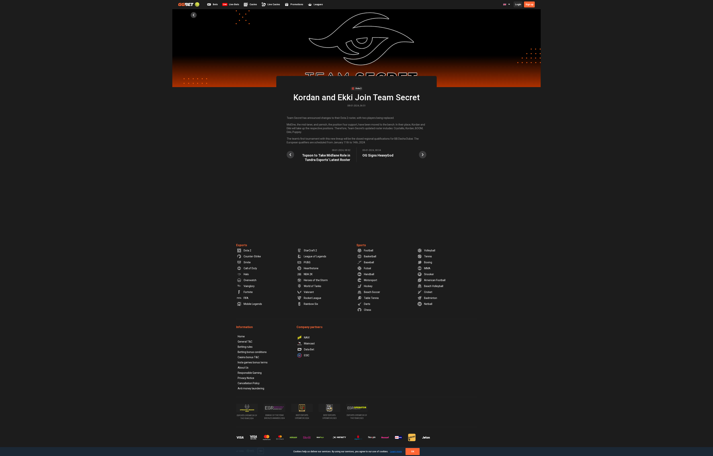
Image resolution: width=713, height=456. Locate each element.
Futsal (367, 268)
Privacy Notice (246, 378)
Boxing (428, 262)
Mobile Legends (253, 303)
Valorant (309, 292)
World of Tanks (312, 286)
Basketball (370, 256)
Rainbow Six (311, 303)
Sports (361, 245)
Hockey (368, 286)
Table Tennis (371, 298)
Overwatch (250, 280)
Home (241, 336)
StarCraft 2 (310, 250)
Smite (247, 262)
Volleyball (429, 250)
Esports (241, 245)
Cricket (428, 292)
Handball (369, 274)
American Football (434, 280)
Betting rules (245, 346)
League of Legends (315, 256)
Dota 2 (247, 250)
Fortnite (248, 292)
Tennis (428, 256)
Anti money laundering (251, 388)
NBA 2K (308, 274)
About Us (243, 367)
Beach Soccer (372, 292)
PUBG (307, 262)
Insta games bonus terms (253, 362)
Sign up (529, 4)
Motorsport (370, 280)
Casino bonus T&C (248, 357)
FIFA (246, 298)
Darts (367, 303)
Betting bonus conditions (252, 352)
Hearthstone (311, 268)
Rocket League (312, 298)
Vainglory (249, 286)
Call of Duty (250, 268)
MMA (427, 268)
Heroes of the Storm (316, 280)
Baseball (369, 262)
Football (368, 250)
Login (518, 4)
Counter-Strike (252, 256)
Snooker (429, 274)
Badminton (430, 298)
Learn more (396, 451)
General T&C (245, 341)
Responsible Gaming (250, 372)
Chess (367, 309)
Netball (428, 303)
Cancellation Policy (249, 383)
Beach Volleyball (433, 286)
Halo (246, 274)
